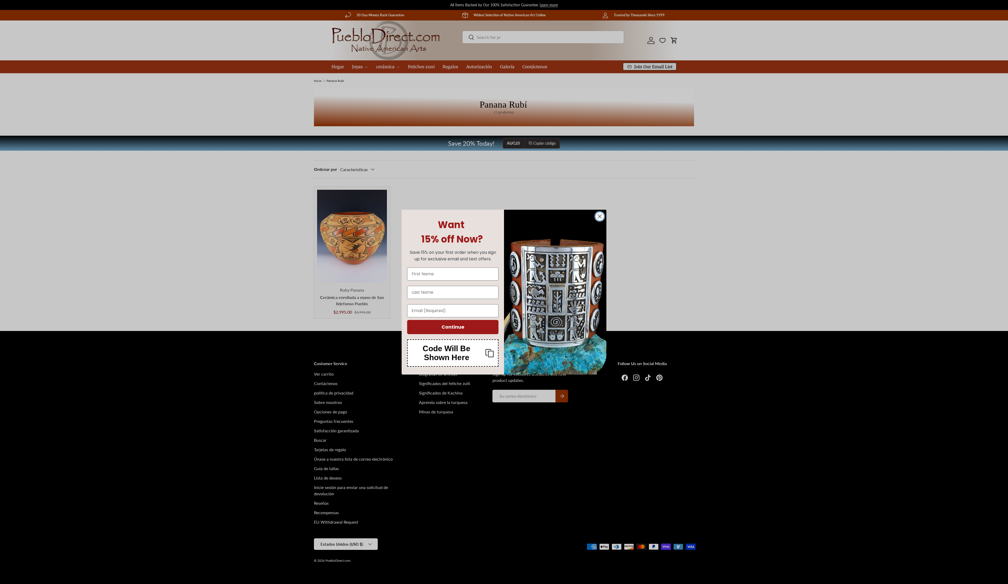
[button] (452, 353)
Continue (453, 327)
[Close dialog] (599, 216)
